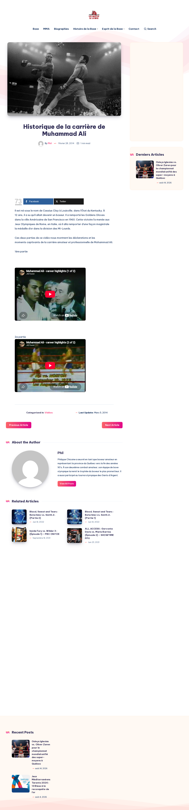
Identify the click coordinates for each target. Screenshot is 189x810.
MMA (46, 28)
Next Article (112, 425)
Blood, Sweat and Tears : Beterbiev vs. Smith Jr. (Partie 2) (44, 514)
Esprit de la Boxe (112, 28)
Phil (60, 453)
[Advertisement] (64, 174)
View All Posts (67, 483)
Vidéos (49, 412)
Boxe (36, 28)
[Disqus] (64, 589)
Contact (134, 28)
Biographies (61, 28)
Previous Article (18, 425)
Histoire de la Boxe (84, 28)
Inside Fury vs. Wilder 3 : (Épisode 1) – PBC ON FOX (45, 533)
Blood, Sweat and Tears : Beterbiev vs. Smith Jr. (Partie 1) (99, 514)
